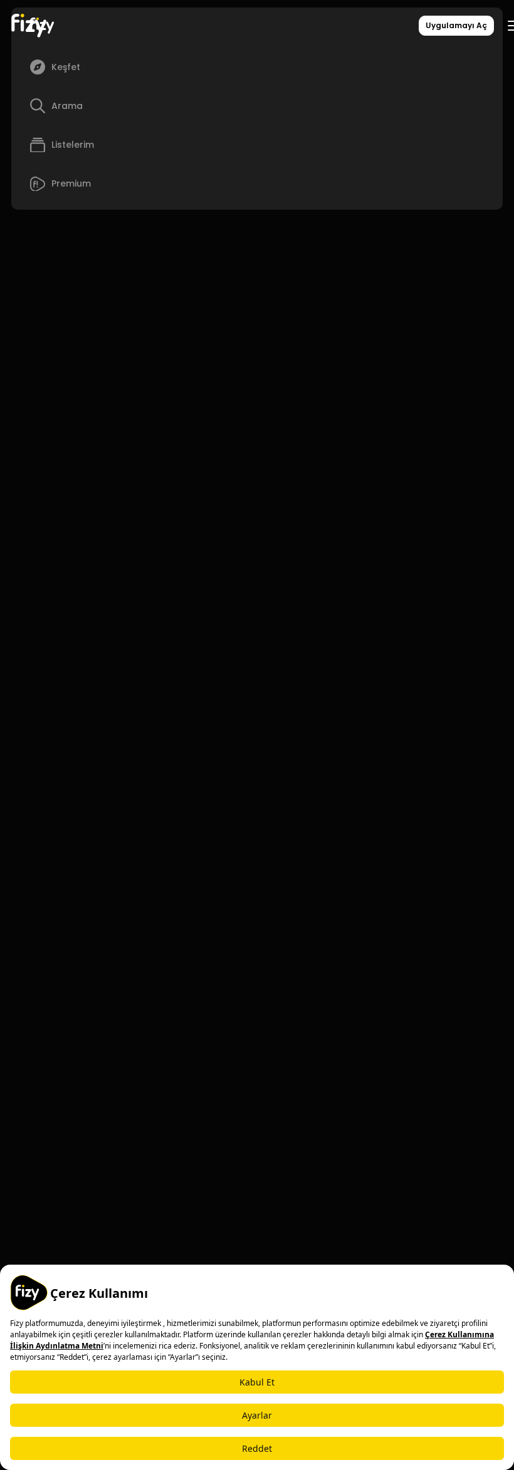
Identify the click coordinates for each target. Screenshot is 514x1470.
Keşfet (65, 67)
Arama (67, 106)
